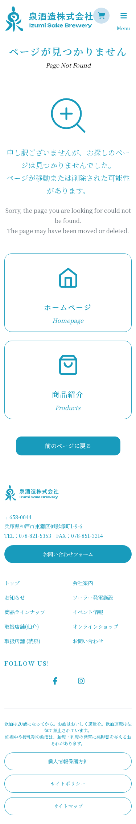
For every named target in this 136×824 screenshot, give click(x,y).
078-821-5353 (35, 535)
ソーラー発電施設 (93, 597)
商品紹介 (68, 394)
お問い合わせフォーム (68, 554)
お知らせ (14, 597)
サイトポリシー (68, 783)
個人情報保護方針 (68, 761)
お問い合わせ (88, 641)
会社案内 (83, 582)
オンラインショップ (95, 626)
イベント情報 (88, 612)
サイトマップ (68, 805)
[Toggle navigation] (123, 16)
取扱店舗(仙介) (21, 626)
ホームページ (68, 307)
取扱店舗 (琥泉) (22, 641)
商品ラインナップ (24, 612)
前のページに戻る (68, 446)
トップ (12, 582)
